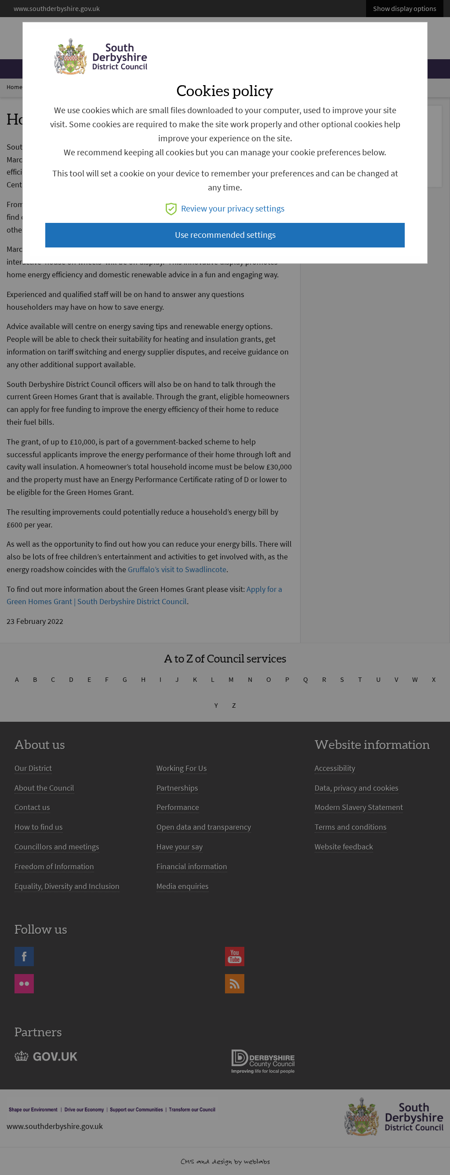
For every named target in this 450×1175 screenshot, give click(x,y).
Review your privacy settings (232, 209)
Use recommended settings (225, 235)
